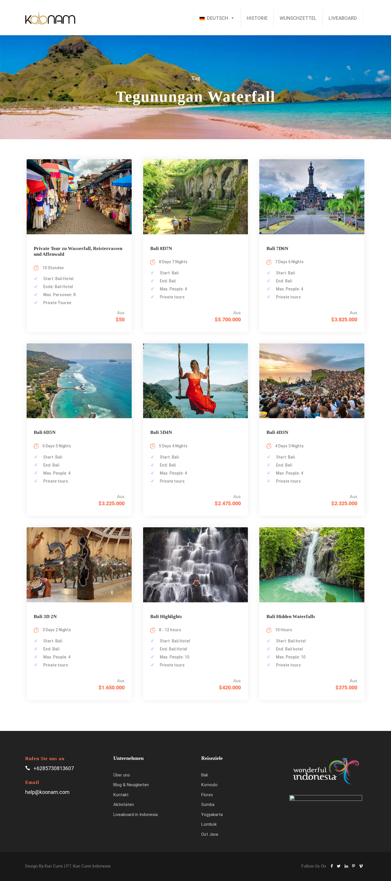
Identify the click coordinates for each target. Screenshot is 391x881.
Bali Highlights (166, 616)
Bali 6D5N (45, 432)
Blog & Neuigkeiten (131, 784)
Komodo (209, 784)
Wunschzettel (298, 18)
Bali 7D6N (277, 248)
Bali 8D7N (161, 248)
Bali (204, 775)
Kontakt (121, 794)
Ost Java (209, 834)
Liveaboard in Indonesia (135, 814)
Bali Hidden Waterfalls (290, 616)
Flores (207, 794)
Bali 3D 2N (45, 616)
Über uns (121, 775)
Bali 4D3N (277, 432)
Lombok (209, 824)
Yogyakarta (212, 814)
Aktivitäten (123, 804)
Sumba (207, 804)
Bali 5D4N (161, 432)
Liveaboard (343, 18)
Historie (257, 18)
